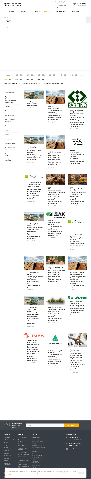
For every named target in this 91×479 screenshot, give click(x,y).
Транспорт (8, 130)
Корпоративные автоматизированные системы (38, 447)
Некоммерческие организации (10, 120)
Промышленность (10, 111)
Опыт (46, 11)
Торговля (8, 106)
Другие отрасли (10, 143)
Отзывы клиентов (9, 467)
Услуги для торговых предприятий (36, 461)
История (6, 442)
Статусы (6, 445)
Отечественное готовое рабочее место (23, 460)
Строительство (9, 126)
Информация (60, 11)
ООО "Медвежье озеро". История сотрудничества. (32, 103)
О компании (7, 437)
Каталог (24, 11)
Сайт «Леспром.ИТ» (9, 440)
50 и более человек (8, 161)
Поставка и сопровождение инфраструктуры (37, 455)
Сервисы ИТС (36, 437)
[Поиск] (84, 11)
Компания (10, 11)
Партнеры (6, 453)
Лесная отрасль (10, 92)
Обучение (35, 451)
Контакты (75, 11)
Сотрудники (7, 455)
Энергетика (8, 139)
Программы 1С (22, 437)
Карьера (6, 458)
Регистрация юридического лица (36, 467)
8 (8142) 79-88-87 (79, 4)
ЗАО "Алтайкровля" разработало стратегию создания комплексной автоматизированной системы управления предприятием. (77, 307)
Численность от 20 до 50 (10, 154)
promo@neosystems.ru (76, 449)
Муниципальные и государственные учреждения (10, 99)
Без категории (9, 115)
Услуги (35, 11)
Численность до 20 (10, 148)
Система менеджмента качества (8, 449)
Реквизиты (7, 460)
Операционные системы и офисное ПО (23, 466)
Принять (81, 473)
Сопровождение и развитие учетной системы (37, 441)
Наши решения (22, 452)
